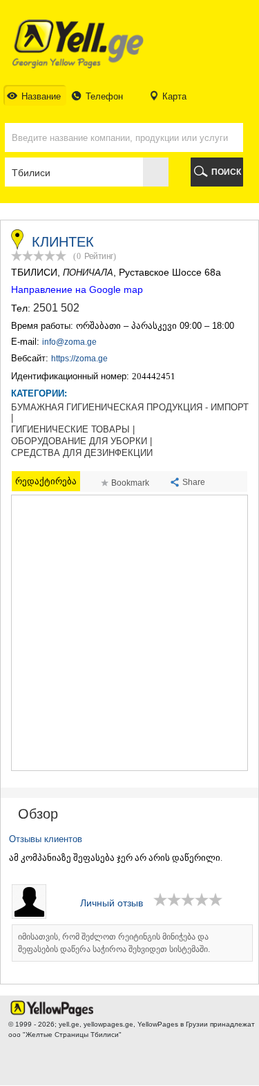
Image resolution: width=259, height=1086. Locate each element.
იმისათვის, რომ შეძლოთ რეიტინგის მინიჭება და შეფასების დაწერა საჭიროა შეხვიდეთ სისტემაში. (114, 943)
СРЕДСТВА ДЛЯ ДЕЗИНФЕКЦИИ (82, 453)
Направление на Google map (77, 289)
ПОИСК (226, 172)
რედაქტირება (46, 481)
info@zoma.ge (69, 342)
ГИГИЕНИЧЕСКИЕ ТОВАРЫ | (73, 430)
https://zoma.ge (79, 358)
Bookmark (130, 483)
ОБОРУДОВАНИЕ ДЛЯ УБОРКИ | (81, 441)
